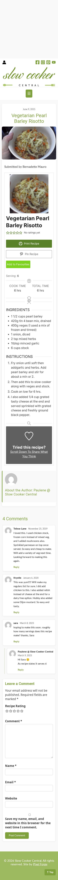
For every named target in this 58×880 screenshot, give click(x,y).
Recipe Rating (15, 706)
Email (10, 782)
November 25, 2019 (37, 529)
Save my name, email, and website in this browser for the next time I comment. (28, 823)
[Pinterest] (48, 62)
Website (11, 798)
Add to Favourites (18, 264)
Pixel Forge (40, 864)
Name (10, 766)
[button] (7, 232)
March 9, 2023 (25, 655)
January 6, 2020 (31, 578)
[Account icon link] (4, 63)
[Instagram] (43, 62)
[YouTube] (54, 62)
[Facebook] (37, 62)
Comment (13, 721)
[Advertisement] (29, 29)
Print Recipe (31, 243)
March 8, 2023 (27, 623)
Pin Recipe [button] (31, 254)
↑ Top (50, 872)
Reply (16, 567)
